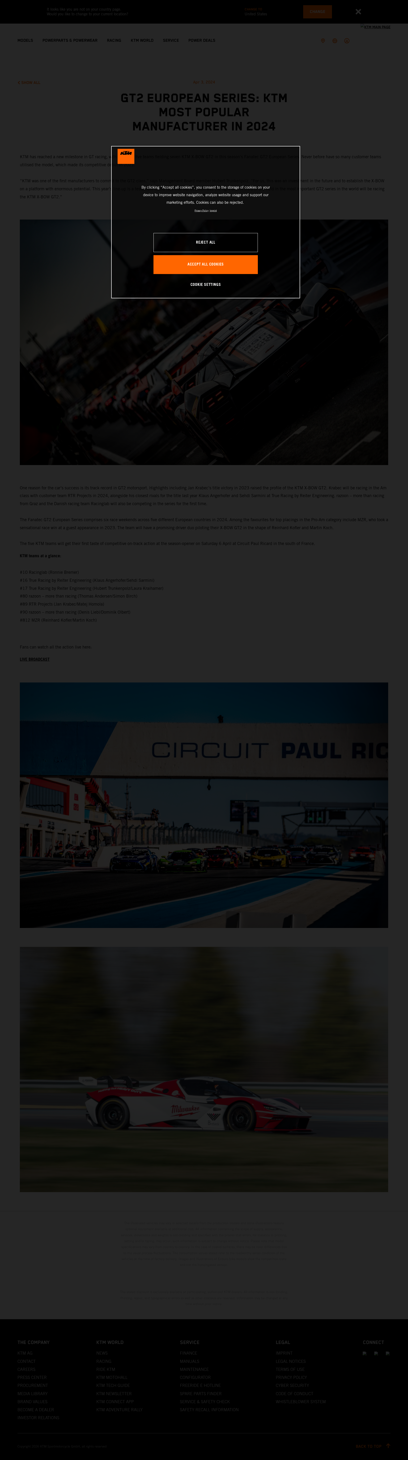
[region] (205, 222)
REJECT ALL (205, 242)
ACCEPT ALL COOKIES (205, 264)
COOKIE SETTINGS (206, 284)
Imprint (213, 210)
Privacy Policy (201, 210)
